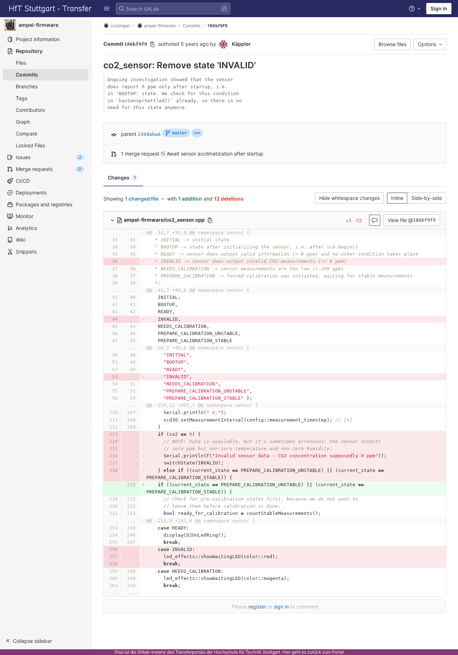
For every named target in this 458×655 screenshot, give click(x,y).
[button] (106, 8)
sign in (281, 607)
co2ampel (120, 25)
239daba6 (149, 134)
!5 (163, 154)
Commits (191, 25)
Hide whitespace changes (349, 198)
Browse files (392, 44)
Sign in (438, 8)
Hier (286, 652)
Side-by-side (426, 198)
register (257, 607)
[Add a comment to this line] (103, 240)
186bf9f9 (218, 25)
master (179, 133)
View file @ (412, 220)
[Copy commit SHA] (152, 44)
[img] (197, 133)
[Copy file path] (210, 220)
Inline (397, 198)
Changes (122, 177)
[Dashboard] (50, 8)
